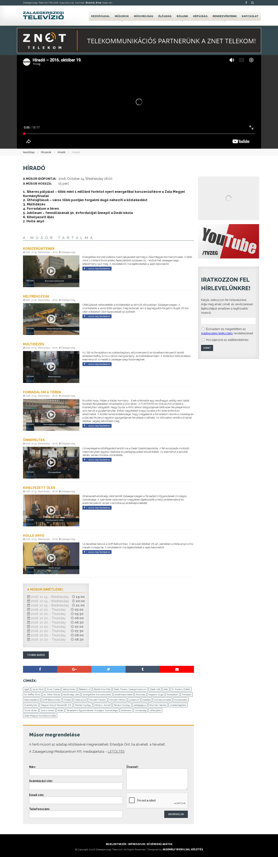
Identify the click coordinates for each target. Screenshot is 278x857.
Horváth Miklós (117, 699)
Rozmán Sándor (158, 705)
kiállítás (146, 699)
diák (165, 689)
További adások (36, 655)
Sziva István (30, 710)
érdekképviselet (123, 694)
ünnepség (140, 710)
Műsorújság (143, 16)
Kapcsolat (250, 16)
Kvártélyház (30, 705)
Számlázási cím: (41, 781)
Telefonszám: (39, 809)
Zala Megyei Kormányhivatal (40, 715)
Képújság (200, 16)
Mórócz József (102, 705)
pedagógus (140, 705)
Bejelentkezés (116, 844)
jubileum (134, 699)
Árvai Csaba (53, 689)
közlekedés (180, 699)
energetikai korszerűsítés (97, 694)
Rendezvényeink (225, 16)
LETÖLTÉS (116, 751)
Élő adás (165, 16)
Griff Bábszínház (51, 699)
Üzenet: (132, 767)
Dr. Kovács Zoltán (180, 689)
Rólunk (182, 16)
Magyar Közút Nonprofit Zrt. (56, 705)
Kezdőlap (29, 152)
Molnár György (83, 705)
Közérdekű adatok (159, 844)
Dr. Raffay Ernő (32, 694)
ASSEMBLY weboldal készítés (183, 849)
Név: (32, 767)
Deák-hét (155, 689)
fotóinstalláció (31, 699)
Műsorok (122, 16)
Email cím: (36, 795)
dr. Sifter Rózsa (52, 694)
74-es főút (38, 689)
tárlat (60, 710)
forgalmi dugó (156, 694)
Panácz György (122, 705)
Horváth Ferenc (97, 699)
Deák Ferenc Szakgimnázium (130, 689)
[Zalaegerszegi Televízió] (43, 15)
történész (126, 710)
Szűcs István (47, 710)
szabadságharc (178, 705)
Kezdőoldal (100, 16)
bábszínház (69, 689)
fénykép (140, 694)
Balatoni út (85, 689)
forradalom (172, 694)
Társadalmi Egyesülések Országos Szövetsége (92, 710)
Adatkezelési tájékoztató (217, 333)
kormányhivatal (162, 699)
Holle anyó (80, 699)
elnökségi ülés (71, 694)
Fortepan (187, 694)
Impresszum (136, 844)
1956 (26, 689)
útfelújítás (155, 710)
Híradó (62, 152)
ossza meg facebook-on (99, 268)
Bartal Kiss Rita (102, 689)
